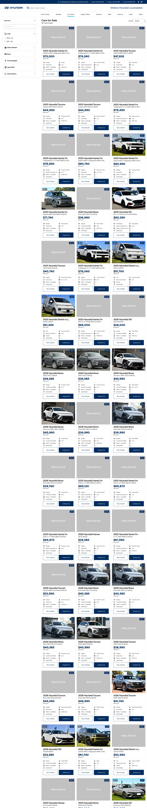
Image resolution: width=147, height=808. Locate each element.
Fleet (109, 14)
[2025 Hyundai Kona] (93, 198)
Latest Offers (85, 14)
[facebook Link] (138, 2)
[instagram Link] (141, 2)
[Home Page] (13, 8)
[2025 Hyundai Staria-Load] (128, 252)
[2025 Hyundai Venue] (58, 789)
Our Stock (70, 14)
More (141, 14)
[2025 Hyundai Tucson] (128, 37)
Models (58, 14)
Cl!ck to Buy (45, 14)
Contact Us (66, 74)
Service (120, 14)
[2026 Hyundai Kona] (58, 359)
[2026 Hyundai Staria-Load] (128, 735)
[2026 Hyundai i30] (128, 306)
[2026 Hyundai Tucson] (58, 574)
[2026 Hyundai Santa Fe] (93, 735)
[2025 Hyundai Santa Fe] (58, 37)
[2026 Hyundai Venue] (93, 521)
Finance (99, 14)
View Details (50, 74)
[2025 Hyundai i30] (128, 198)
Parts (131, 14)
